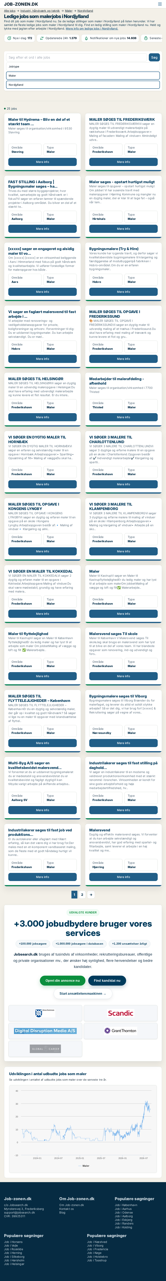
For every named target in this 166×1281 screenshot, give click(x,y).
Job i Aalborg (124, 1216)
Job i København (126, 1205)
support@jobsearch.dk (19, 1212)
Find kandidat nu (107, 980)
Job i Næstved (97, 1242)
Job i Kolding (123, 1227)
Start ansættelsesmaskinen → (83, 993)
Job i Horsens (13, 1242)
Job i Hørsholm (14, 1260)
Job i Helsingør (14, 1264)
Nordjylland (16, 84)
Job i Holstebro (97, 1256)
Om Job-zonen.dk (71, 1205)
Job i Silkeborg (14, 1256)
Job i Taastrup (97, 1260)
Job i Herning (13, 1252)
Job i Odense (124, 1212)
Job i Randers (124, 1223)
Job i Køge (94, 1252)
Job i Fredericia (97, 1249)
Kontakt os (66, 1208)
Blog (62, 1212)
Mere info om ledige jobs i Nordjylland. (92, 28)
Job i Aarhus (123, 1208)
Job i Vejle (11, 1245)
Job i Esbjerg (124, 1219)
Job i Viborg (95, 1245)
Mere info (42, 162)
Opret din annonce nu (63, 980)
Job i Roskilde (13, 1249)
